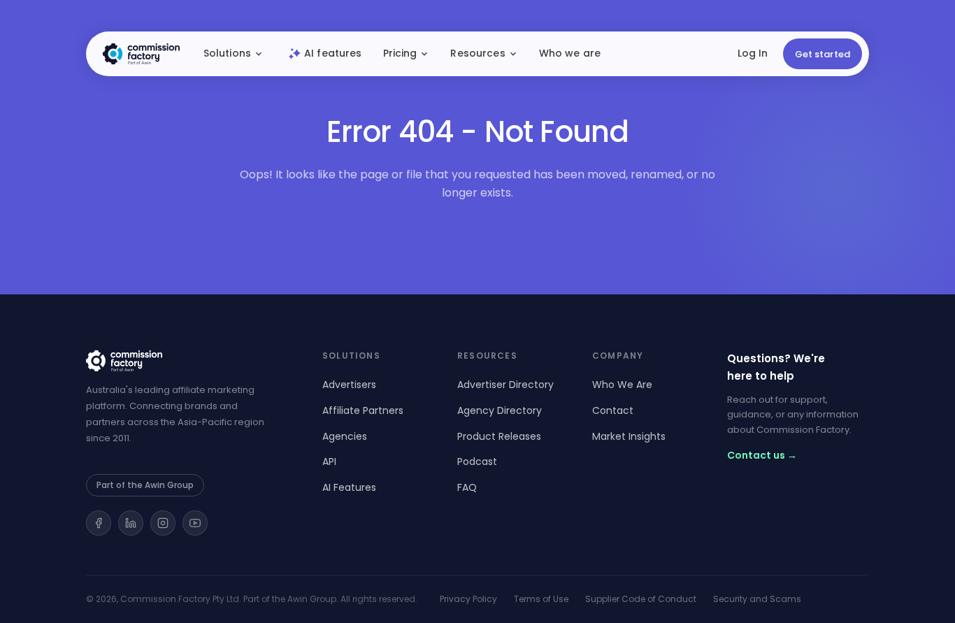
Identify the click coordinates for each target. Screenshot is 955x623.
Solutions (227, 53)
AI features (333, 53)
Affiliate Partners (362, 410)
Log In (753, 53)
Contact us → (762, 455)
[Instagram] (162, 523)
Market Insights (629, 436)
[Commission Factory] (187, 360)
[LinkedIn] (130, 523)
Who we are (570, 53)
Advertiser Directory (505, 385)
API (329, 461)
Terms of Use (541, 599)
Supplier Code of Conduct (640, 599)
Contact (612, 410)
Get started (822, 54)
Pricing (400, 53)
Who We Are (622, 385)
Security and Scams (757, 599)
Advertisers (349, 385)
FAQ (467, 487)
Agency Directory (499, 410)
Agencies (344, 436)
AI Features (349, 487)
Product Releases (499, 436)
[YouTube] (195, 523)
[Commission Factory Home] (141, 53)
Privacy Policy (468, 599)
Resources (477, 53)
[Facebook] (98, 523)
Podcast (477, 461)
